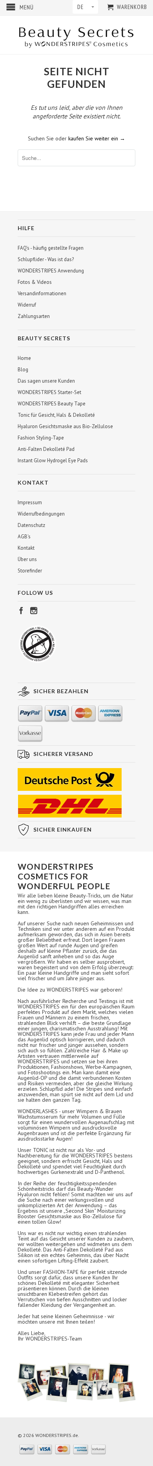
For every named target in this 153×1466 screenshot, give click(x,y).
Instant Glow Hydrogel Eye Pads (53, 460)
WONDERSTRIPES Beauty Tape (52, 403)
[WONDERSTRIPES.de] (76, 35)
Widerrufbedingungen (41, 513)
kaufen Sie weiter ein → (96, 138)
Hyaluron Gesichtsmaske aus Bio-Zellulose (65, 426)
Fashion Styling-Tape (41, 437)
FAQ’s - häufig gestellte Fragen (51, 248)
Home (24, 358)
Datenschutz (31, 525)
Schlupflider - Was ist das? (46, 259)
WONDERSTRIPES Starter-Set (49, 392)
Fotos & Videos (35, 282)
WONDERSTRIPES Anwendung (51, 270)
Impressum (30, 502)
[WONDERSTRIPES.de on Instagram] (33, 610)
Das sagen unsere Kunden (46, 381)
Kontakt (26, 548)
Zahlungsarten (34, 316)
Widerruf (27, 305)
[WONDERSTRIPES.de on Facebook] (21, 610)
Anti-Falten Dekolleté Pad (46, 449)
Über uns (27, 559)
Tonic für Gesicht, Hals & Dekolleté (56, 415)
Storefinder (30, 570)
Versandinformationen (42, 293)
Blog (23, 369)
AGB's (24, 536)
